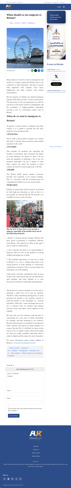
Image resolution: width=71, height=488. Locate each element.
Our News (17, 23)
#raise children (15, 353)
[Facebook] (38, 70)
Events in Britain (55, 64)
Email (8, 398)
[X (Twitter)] (35, 70)
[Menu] (64, 7)
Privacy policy (48, 2)
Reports (24, 23)
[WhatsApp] (32, 70)
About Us (62, 2)
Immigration (31, 23)
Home (11, 23)
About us (35, 461)
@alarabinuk (56, 84)
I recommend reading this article (23, 343)
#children (14, 350)
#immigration (23, 350)
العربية (59, 6)
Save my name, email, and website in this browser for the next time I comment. (25, 409)
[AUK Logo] (35, 435)
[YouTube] (8, 479)
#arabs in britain (14, 348)
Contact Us (56, 2)
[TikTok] (16, 479)
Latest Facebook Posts (56, 90)
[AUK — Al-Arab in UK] (8, 6)
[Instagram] (12, 479)
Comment (9, 376)
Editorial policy (36, 456)
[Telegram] (42, 70)
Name (8, 390)
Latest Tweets (54, 69)
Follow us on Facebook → (56, 146)
